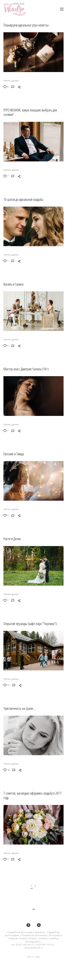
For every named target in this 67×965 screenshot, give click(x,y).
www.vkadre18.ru (33, 947)
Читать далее (11, 80)
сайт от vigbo (33, 957)
